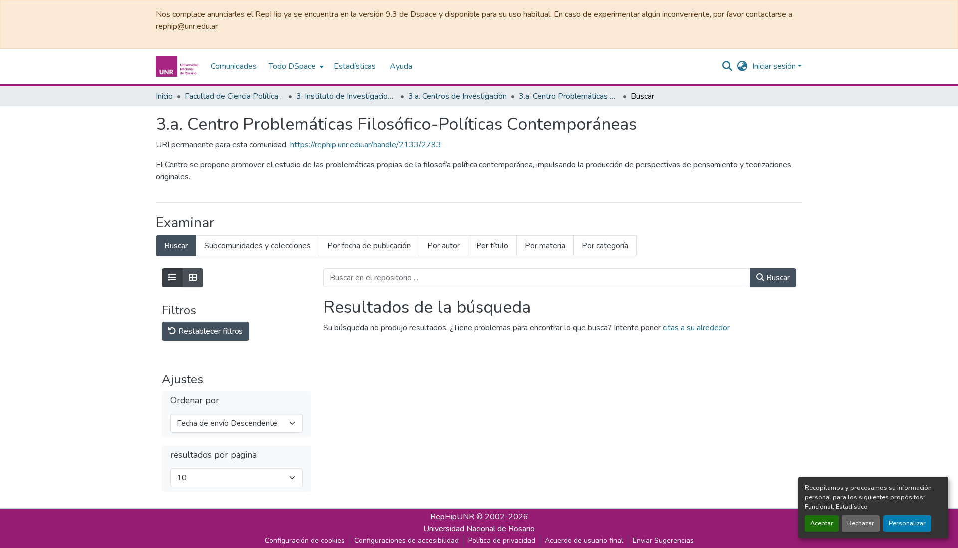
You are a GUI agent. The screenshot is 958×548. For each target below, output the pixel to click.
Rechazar (860, 523)
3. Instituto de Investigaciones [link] (346, 96)
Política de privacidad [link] (501, 540)
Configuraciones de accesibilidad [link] (406, 540)
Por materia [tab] (545, 245)
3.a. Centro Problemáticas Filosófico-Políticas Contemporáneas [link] (569, 96)
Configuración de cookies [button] (305, 540)
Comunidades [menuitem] (234, 66)
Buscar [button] (777, 277)
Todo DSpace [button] (292, 66)
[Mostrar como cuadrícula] (192, 277)
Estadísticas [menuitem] (355, 66)
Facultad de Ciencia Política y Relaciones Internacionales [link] (234, 96)
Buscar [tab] (176, 245)
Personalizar (907, 523)
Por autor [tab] (443, 245)
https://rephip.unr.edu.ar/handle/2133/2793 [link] (365, 144)
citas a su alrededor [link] (696, 327)
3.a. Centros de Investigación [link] (457, 96)
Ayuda (401, 66)
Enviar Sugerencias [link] (663, 540)
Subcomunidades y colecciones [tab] (257, 245)
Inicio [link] (164, 96)
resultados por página (213, 455)
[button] (178, 66)
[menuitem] (295, 66)
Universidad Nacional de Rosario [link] (479, 528)
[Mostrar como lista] (172, 277)
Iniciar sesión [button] (775, 66)
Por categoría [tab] (605, 245)
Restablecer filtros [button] (209, 331)
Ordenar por (194, 400)
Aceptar (821, 523)
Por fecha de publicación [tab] (369, 245)
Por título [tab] (492, 245)
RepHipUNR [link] (452, 516)
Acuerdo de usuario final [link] (584, 540)
